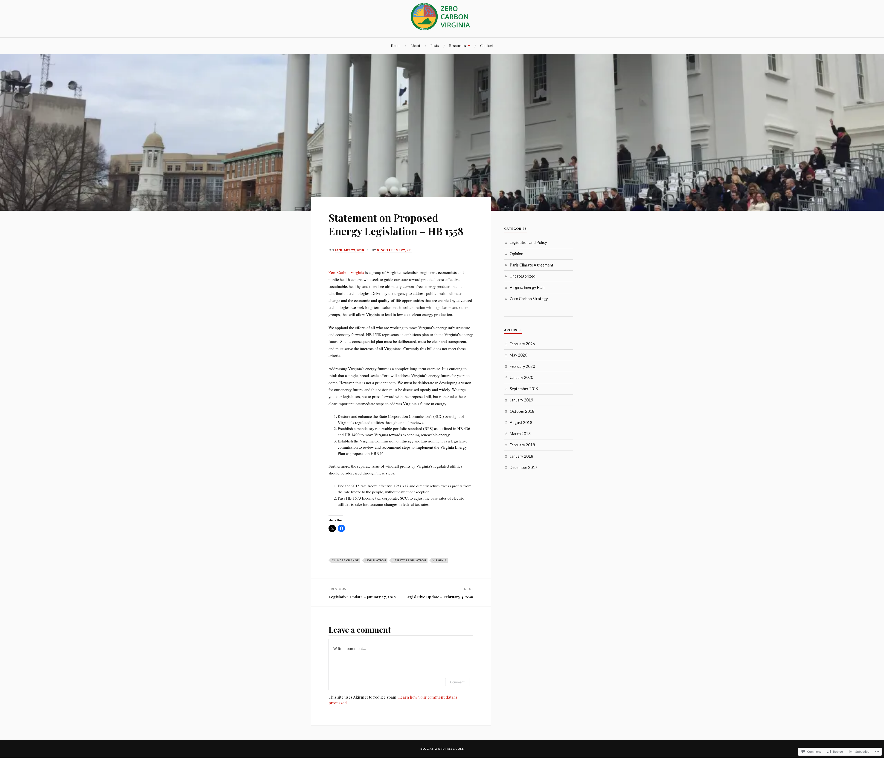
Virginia (440, 560)
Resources (457, 45)
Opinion (516, 253)
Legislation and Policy (528, 242)
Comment (457, 682)
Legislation (375, 560)
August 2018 (521, 422)
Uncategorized (522, 276)
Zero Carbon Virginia (346, 272)
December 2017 (523, 467)
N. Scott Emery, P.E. (394, 250)
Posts (434, 45)
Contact (486, 45)
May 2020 (518, 355)
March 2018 (520, 433)
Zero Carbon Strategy (529, 298)
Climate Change (345, 560)
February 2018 (522, 444)
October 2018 (522, 411)
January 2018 (521, 456)
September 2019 (524, 388)
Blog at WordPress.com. (442, 748)
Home (395, 45)
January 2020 (521, 377)
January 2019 (521, 400)
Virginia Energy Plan (527, 287)
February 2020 (522, 366)
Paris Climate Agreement (531, 265)
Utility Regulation (409, 560)
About (415, 45)
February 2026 (522, 343)
